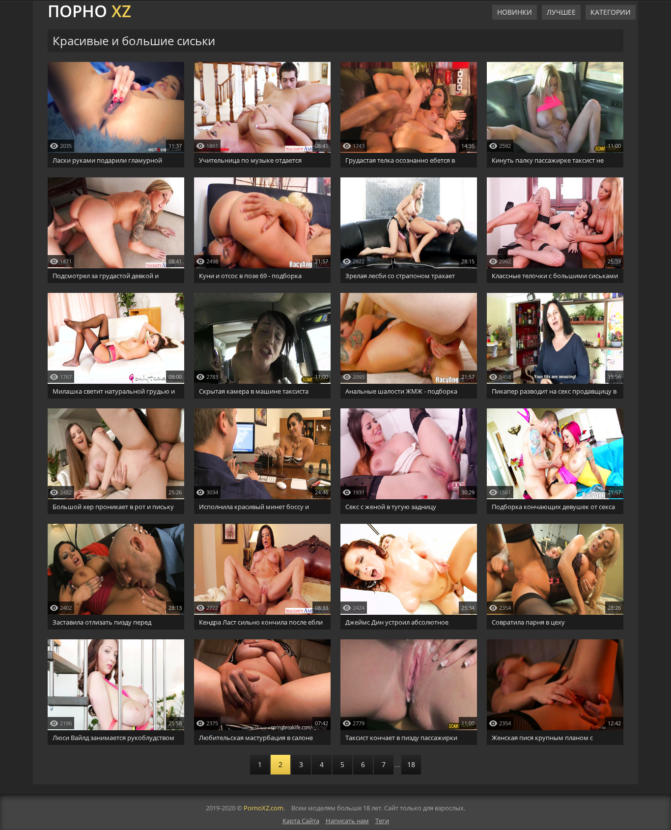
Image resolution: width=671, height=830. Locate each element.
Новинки (514, 12)
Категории (610, 12)
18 (411, 764)
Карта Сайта (300, 820)
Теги (382, 820)
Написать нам (347, 820)
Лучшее (561, 12)
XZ (89, 10)
